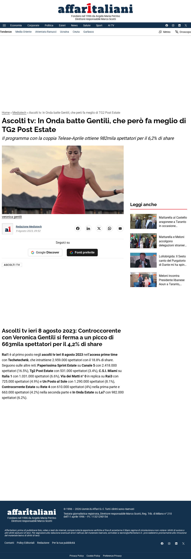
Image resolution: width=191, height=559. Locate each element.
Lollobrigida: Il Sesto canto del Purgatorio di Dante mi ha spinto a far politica (173, 261)
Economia (16, 25)
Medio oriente (23, 31)
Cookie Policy (93, 556)
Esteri (62, 25)
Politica (49, 25)
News (74, 25)
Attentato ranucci (45, 31)
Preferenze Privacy (112, 556)
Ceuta (76, 31)
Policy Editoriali (25, 542)
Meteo (166, 31)
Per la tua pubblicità (63, 542)
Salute (86, 25)
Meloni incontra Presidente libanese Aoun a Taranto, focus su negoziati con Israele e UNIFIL (172, 280)
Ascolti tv (12, 264)
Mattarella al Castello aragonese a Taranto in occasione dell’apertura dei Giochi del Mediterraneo (173, 222)
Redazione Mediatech (29, 226)
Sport (99, 25)
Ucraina (64, 31)
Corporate (33, 25)
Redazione (43, 542)
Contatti (9, 542)
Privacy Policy (77, 556)
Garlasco (88, 31)
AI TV (111, 25)
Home (6, 112)
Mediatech (19, 112)
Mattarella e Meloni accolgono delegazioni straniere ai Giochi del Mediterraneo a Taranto (172, 241)
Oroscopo (185, 31)
